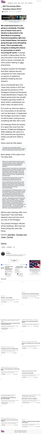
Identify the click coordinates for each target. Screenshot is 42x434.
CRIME (23, 341)
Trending (34, 319)
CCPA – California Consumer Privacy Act (20, 430)
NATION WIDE (12, 320)
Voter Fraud (17, 272)
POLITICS (23, 292)
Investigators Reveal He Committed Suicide (9, 348)
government (9, 247)
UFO (22, 63)
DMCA (20, 432)
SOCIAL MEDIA (30, 319)
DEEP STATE (3, 296)
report (12, 177)
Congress (3, 247)
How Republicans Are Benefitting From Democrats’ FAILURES (8, 398)
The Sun (12, 201)
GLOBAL (25, 341)
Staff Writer (8, 253)
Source (3, 243)
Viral (37, 319)
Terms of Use (16, 432)
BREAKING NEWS (4, 319)
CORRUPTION (9, 319)
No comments (19, 11)
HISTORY (2, 320)
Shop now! (36, 272)
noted (12, 181)
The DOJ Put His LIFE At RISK (27, 373)
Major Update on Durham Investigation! (29, 398)
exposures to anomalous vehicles (9, 204)
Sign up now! (16, 21)
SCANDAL (2, 321)
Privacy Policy (24, 432)
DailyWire (11, 235)
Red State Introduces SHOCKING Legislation (30, 293)
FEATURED (18, 319)
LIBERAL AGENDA (18, 271)
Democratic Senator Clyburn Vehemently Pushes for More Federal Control (10, 324)
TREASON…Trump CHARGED (6, 297)
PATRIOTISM (30, 371)
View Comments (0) (14, 261)
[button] (38, 1)
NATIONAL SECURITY (8, 418)
